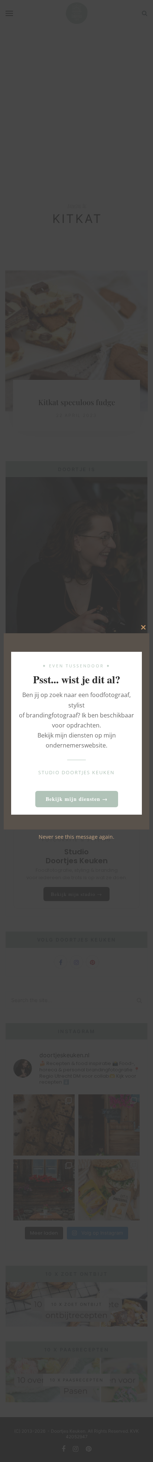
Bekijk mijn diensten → (77, 799)
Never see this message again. (76, 836)
